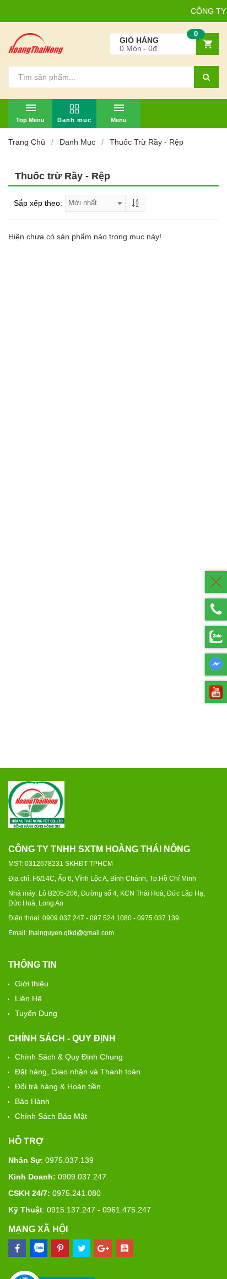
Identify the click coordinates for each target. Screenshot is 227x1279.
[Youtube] (124, 1248)
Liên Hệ (28, 998)
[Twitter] (60, 1248)
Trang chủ (26, 142)
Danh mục (77, 142)
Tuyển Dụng (36, 1013)
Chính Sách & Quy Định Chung (69, 1056)
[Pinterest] (81, 1248)
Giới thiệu (31, 983)
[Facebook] (17, 1248)
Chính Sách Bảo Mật (51, 1116)
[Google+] (103, 1248)
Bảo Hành (32, 1101)
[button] (164, 44)
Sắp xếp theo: (38, 203)
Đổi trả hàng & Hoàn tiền (58, 1086)
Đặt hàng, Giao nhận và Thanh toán (77, 1071)
